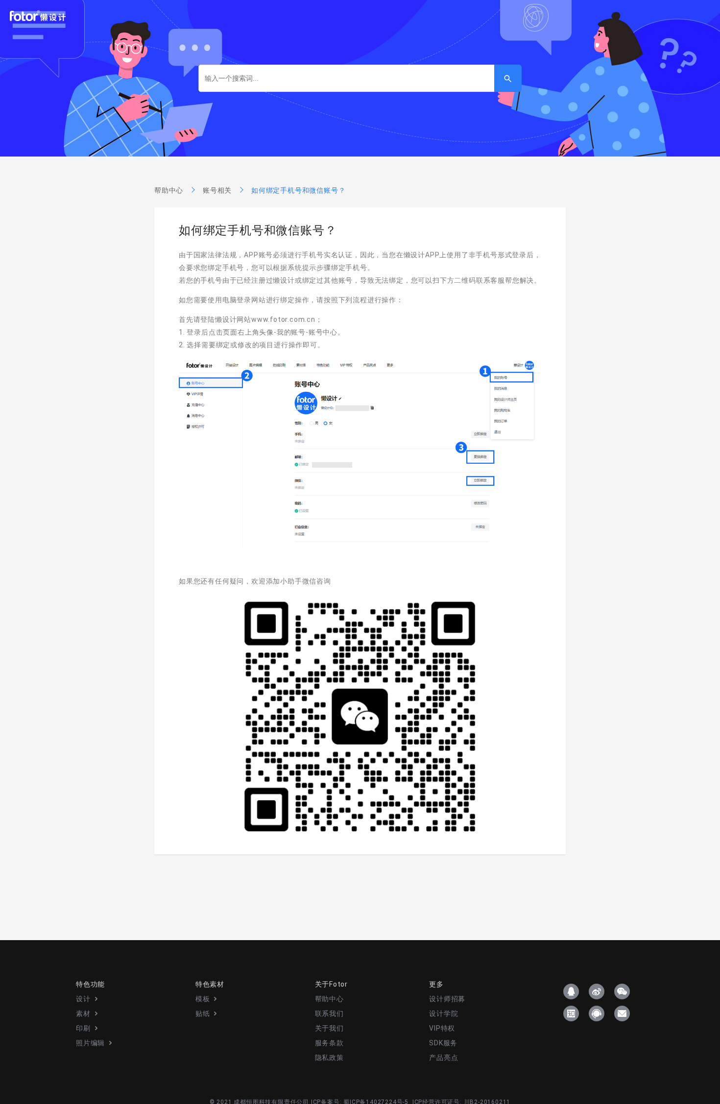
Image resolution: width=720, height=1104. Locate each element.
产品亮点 (443, 1057)
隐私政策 (329, 1057)
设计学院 (443, 1013)
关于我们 (329, 1028)
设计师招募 (447, 999)
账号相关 (217, 190)
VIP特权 (442, 1028)
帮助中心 (168, 190)
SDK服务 (443, 1043)
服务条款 (329, 1043)
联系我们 (329, 1013)
